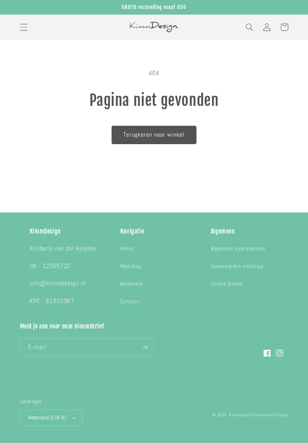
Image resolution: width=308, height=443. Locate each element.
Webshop (131, 266)
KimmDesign (240, 415)
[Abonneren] (145, 347)
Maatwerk (131, 283)
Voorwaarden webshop (237, 266)
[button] (23, 27)
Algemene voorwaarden (238, 248)
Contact (129, 301)
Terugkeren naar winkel (153, 135)
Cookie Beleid (227, 283)
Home (127, 248)
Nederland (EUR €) (47, 417)
